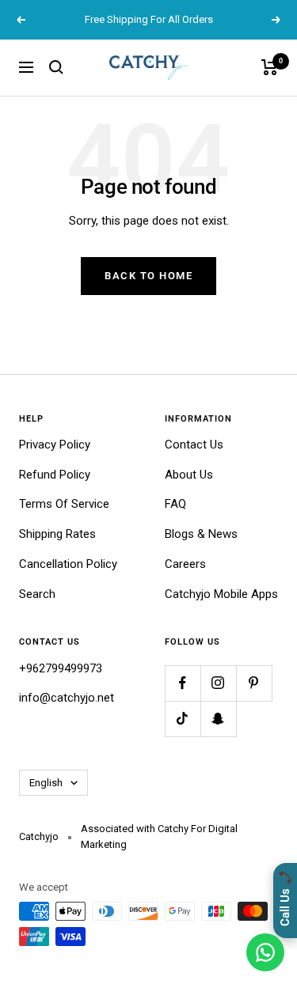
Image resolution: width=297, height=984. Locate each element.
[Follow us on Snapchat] (218, 718)
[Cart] (269, 67)
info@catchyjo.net (66, 698)
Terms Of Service (64, 504)
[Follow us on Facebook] (182, 683)
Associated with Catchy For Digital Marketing (159, 836)
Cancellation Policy (68, 564)
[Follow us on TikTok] (182, 718)
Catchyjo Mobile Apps (221, 594)
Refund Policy (54, 474)
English (46, 783)
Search (37, 594)
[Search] (56, 67)
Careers (185, 564)
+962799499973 (60, 668)
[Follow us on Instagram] (218, 683)
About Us (189, 474)
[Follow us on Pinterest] (254, 683)
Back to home (148, 276)
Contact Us (194, 444)
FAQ (175, 504)
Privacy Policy (54, 444)
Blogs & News (201, 534)
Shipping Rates (57, 534)
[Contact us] (265, 952)
